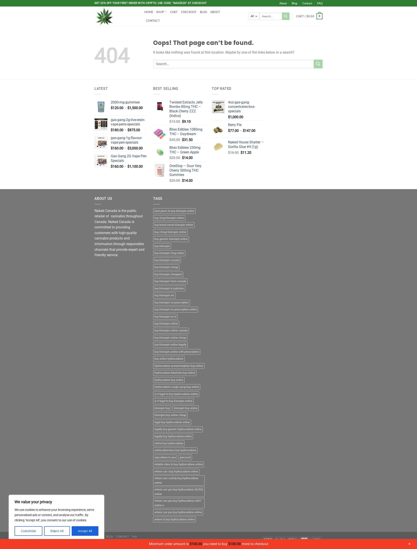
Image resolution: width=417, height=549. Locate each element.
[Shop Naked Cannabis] (116, 16)
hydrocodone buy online (168, 380)
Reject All (56, 531)
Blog (294, 3)
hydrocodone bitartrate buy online (174, 372)
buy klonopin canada (167, 260)
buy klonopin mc (164, 295)
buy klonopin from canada (170, 281)
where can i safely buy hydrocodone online (176, 480)
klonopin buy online (185, 408)
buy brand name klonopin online (173, 224)
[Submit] (286, 16)
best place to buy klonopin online (174, 211)
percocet (185, 457)
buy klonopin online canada (171, 330)
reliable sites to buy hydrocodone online (178, 464)
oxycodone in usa (165, 457)
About (283, 3)
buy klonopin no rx (165, 316)
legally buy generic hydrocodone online (178, 429)
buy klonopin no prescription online (175, 309)
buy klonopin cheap (166, 267)
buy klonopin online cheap (170, 337)
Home (148, 12)
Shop (160, 12)
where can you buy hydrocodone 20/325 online (178, 491)
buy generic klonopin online (171, 239)
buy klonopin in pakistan (169, 288)
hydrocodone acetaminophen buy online (178, 365)
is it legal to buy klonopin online (173, 401)
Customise (28, 531)
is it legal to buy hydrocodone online (176, 394)
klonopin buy (162, 408)
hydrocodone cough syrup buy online (176, 386)
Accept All (85, 531)
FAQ (320, 3)
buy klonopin (162, 246)
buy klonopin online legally (170, 344)
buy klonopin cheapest (168, 274)
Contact (307, 3)
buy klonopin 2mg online (169, 253)
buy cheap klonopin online (170, 232)
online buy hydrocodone (168, 443)
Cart (174, 12)
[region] (56, 517)
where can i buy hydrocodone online (176, 471)
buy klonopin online (166, 323)
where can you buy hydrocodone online (178, 512)
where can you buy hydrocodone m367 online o (177, 503)
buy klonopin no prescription (171, 302)
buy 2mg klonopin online (169, 218)
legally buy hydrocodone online (173, 436)
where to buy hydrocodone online (174, 519)
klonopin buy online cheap (170, 415)
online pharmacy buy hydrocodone (175, 450)
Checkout (189, 12)
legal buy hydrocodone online (172, 422)
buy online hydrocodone (168, 358)
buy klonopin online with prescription (176, 351)
